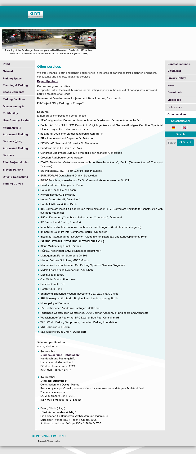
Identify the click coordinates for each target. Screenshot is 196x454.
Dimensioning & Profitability (13, 110)
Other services (176, 114)
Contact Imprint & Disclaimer (178, 67)
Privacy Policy (176, 77)
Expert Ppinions (47, 81)
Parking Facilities (14, 99)
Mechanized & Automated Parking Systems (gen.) (15, 134)
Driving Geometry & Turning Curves (15, 180)
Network (8, 71)
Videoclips (174, 99)
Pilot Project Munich (16, 162)
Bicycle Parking (13, 169)
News (171, 85)
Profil (6, 63)
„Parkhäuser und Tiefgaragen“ (60, 354)
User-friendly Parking (16, 120)
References (174, 107)
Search (187, 142)
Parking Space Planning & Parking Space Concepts (15, 85)
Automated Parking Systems (15, 152)
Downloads (174, 92)
